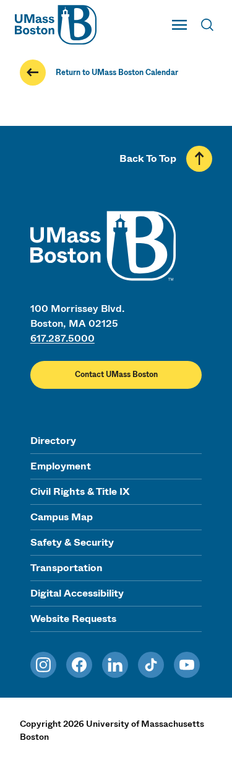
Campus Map (61, 517)
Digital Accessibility (77, 593)
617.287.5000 (62, 338)
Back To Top (147, 158)
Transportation (66, 568)
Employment (60, 466)
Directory (53, 440)
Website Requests (73, 618)
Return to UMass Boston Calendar (117, 72)
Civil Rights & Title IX (79, 491)
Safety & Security (72, 542)
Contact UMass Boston (116, 374)
